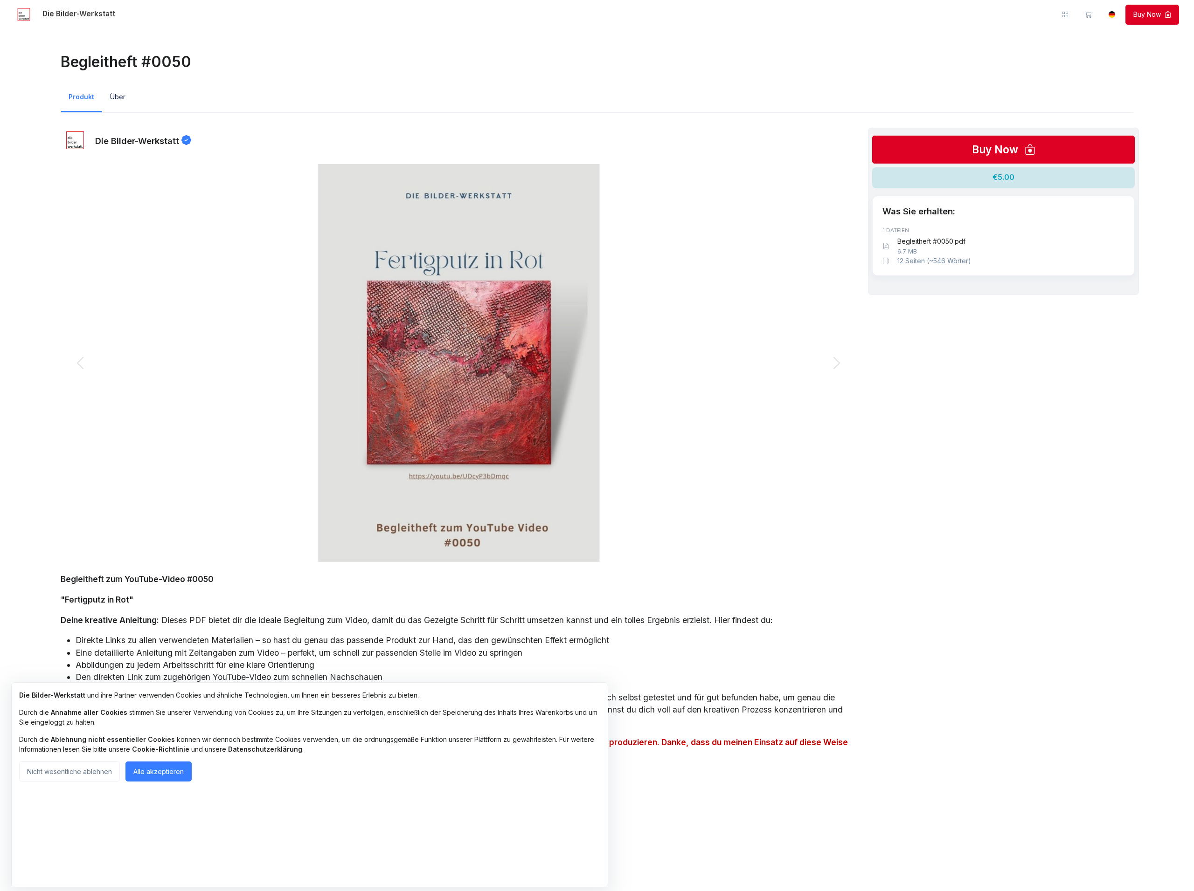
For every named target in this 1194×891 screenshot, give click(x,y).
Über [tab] (117, 97)
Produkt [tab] (81, 97)
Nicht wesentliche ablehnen (69, 771)
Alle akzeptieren (158, 771)
